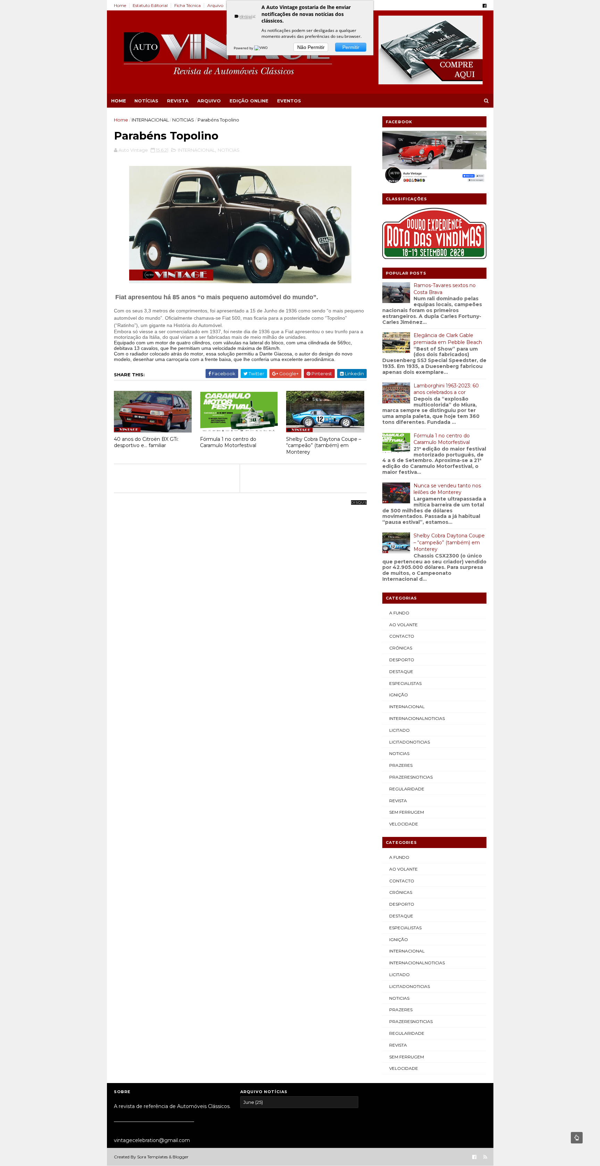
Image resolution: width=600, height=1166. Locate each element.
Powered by (244, 47)
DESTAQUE (401, 671)
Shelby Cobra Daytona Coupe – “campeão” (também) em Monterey (323, 445)
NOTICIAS (183, 120)
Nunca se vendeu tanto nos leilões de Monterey (447, 489)
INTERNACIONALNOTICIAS (417, 718)
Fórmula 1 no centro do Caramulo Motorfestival (228, 442)
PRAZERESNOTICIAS (411, 777)
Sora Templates (152, 1156)
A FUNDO (399, 612)
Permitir (350, 47)
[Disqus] (240, 589)
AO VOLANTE (403, 624)
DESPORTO (401, 659)
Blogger (181, 1156)
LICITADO (399, 730)
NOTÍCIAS (146, 100)
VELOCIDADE (403, 824)
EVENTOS (289, 100)
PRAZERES (400, 765)
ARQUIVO (209, 100)
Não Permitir (311, 47)
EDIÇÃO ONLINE (249, 100)
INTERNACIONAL (150, 120)
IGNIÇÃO (398, 694)
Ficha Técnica (187, 5)
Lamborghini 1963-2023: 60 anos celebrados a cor (446, 389)
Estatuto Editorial (150, 5)
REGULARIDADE (406, 788)
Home (120, 5)
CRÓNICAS (400, 648)
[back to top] (577, 1137)
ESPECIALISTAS (405, 683)
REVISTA (178, 100)
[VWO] (261, 47)
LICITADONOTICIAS (409, 742)
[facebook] (484, 5)
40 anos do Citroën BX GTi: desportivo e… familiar (146, 442)
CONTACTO (401, 636)
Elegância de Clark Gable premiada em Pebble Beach (448, 338)
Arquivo (215, 5)
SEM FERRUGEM (406, 812)
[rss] (485, 1157)
